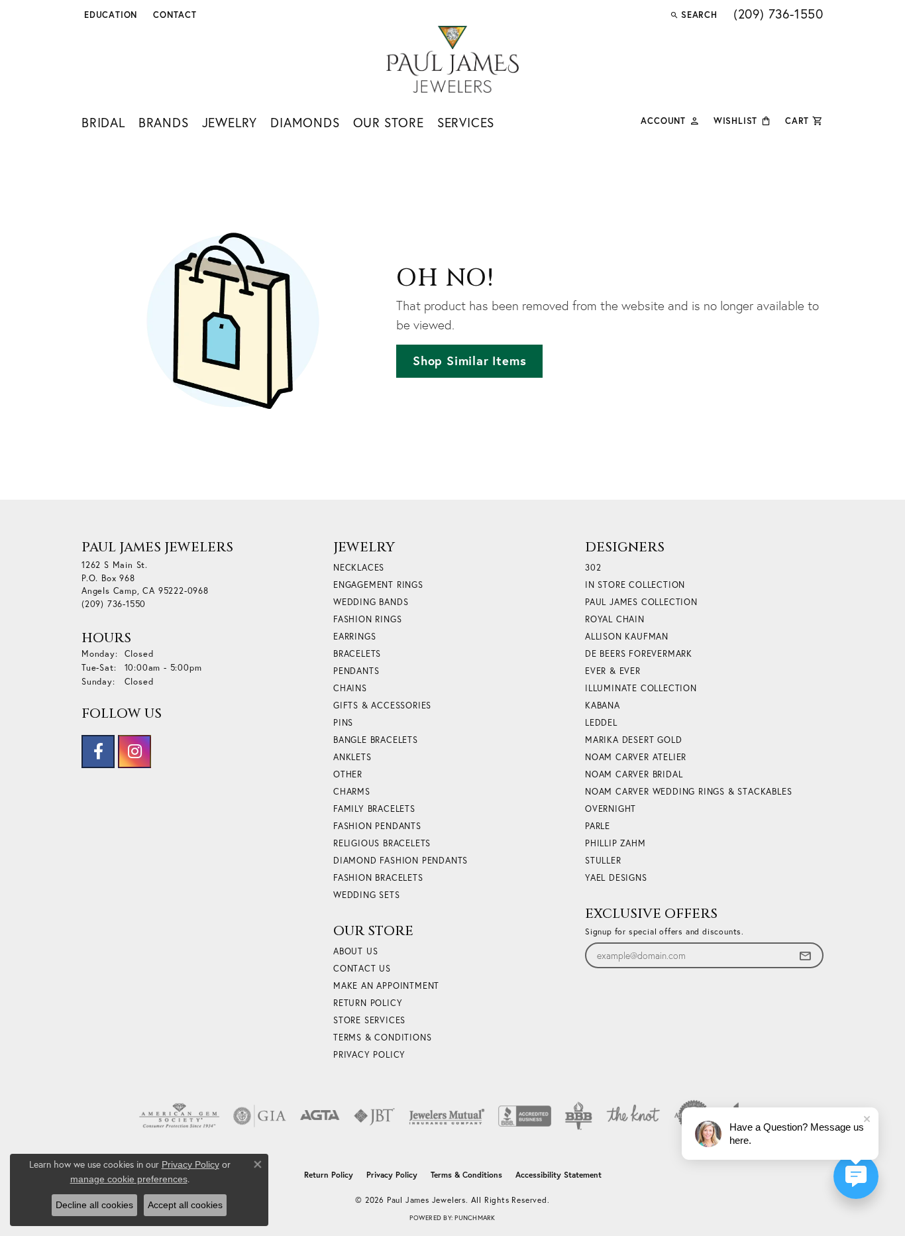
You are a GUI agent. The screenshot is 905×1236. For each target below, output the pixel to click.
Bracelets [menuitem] (357, 653)
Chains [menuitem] (350, 688)
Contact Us (362, 968)
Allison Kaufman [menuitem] (626, 636)
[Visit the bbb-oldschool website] (578, 1116)
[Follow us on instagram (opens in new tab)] (134, 751)
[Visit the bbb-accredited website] (524, 1116)
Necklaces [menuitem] (358, 567)
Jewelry (230, 122)
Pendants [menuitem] (356, 671)
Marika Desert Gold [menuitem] (633, 740)
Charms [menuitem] (351, 791)
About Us (355, 951)
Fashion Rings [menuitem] (367, 619)
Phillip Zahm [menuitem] (615, 843)
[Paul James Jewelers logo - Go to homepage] (452, 59)
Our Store (388, 122)
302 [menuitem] (593, 567)
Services (465, 122)
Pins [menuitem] (343, 722)
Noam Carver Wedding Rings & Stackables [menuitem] (688, 791)
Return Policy (367, 1003)
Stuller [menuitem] (603, 860)
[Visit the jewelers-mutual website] (447, 1116)
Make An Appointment (386, 985)
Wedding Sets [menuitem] (366, 895)
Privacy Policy (369, 1054)
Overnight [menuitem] (610, 809)
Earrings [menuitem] (354, 636)
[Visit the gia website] (259, 1116)
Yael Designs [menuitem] (616, 877)
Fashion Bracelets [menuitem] (378, 877)
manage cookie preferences (128, 1179)
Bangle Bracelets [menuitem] (375, 740)
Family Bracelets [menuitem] (374, 809)
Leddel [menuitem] (601, 722)
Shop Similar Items (469, 360)
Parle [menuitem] (597, 826)
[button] (109, 14)
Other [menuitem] (347, 774)
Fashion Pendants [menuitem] (377, 826)
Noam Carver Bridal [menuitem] (633, 774)
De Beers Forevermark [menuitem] (638, 653)
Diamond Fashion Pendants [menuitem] (400, 860)
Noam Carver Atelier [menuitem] (635, 757)
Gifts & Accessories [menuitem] (382, 705)
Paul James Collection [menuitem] (641, 602)
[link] (173, 14)
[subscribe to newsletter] (805, 955)
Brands (163, 122)
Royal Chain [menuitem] (615, 619)
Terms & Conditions (382, 1037)
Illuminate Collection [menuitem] (641, 688)
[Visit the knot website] (633, 1116)
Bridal (103, 122)
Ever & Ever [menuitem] (613, 671)
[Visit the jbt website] (374, 1116)
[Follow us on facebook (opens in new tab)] (98, 751)
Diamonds (304, 122)
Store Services (369, 1020)
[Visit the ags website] (179, 1116)
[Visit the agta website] (319, 1116)
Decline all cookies (94, 1205)
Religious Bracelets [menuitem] (382, 843)
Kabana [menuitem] (602, 705)
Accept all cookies (185, 1205)
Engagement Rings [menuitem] (378, 584)
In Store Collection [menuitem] (635, 584)
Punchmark (474, 1217)
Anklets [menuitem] (352, 757)
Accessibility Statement (558, 1175)
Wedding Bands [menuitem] (370, 602)
